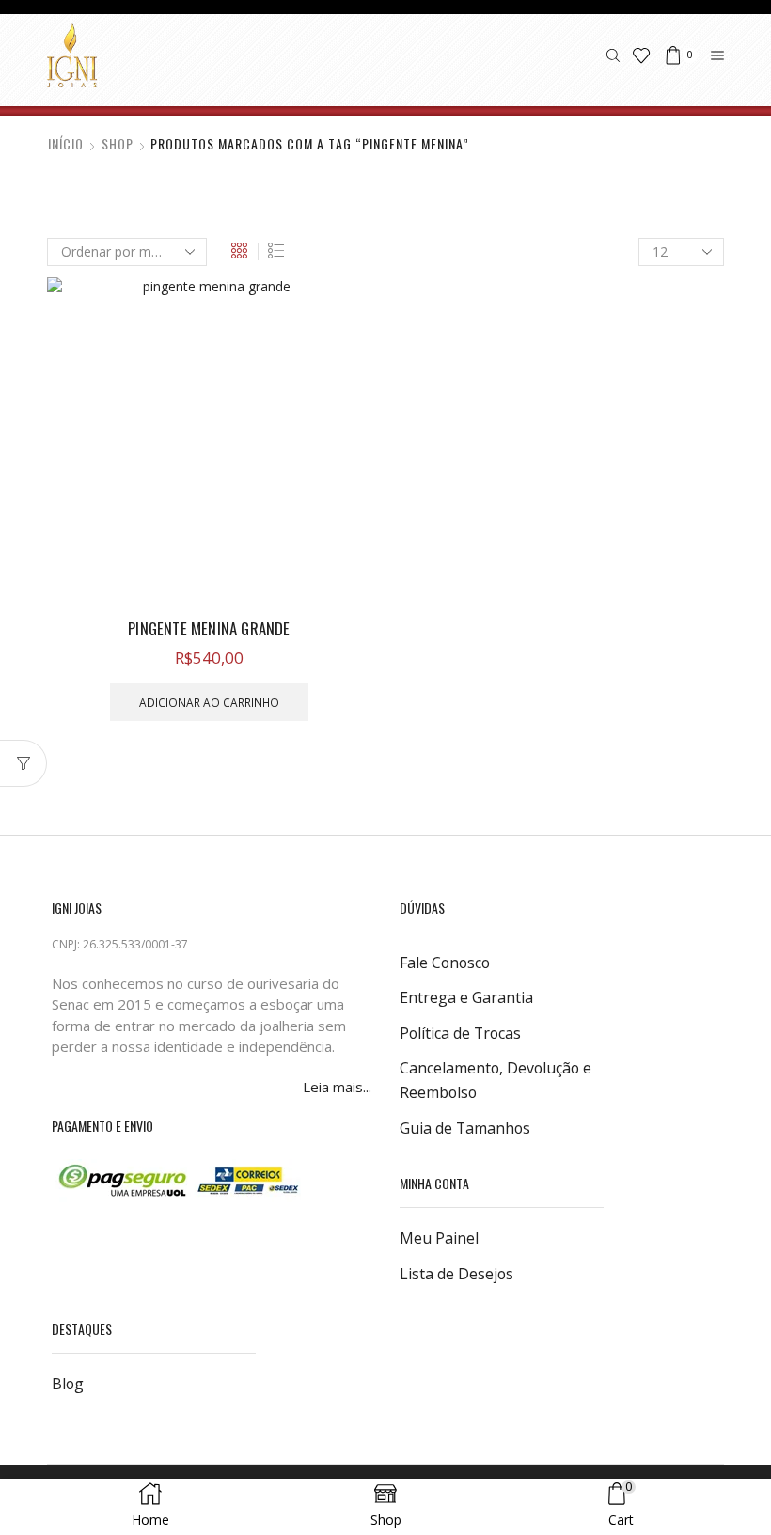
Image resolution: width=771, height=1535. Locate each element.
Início (66, 143)
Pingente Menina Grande (209, 628)
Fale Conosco (445, 962)
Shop (118, 143)
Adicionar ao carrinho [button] (209, 702)
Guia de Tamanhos (465, 1128)
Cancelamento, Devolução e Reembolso (495, 1080)
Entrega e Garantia (466, 997)
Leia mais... (337, 1086)
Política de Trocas (460, 1033)
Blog (68, 1383)
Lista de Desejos (456, 1273)
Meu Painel (439, 1238)
